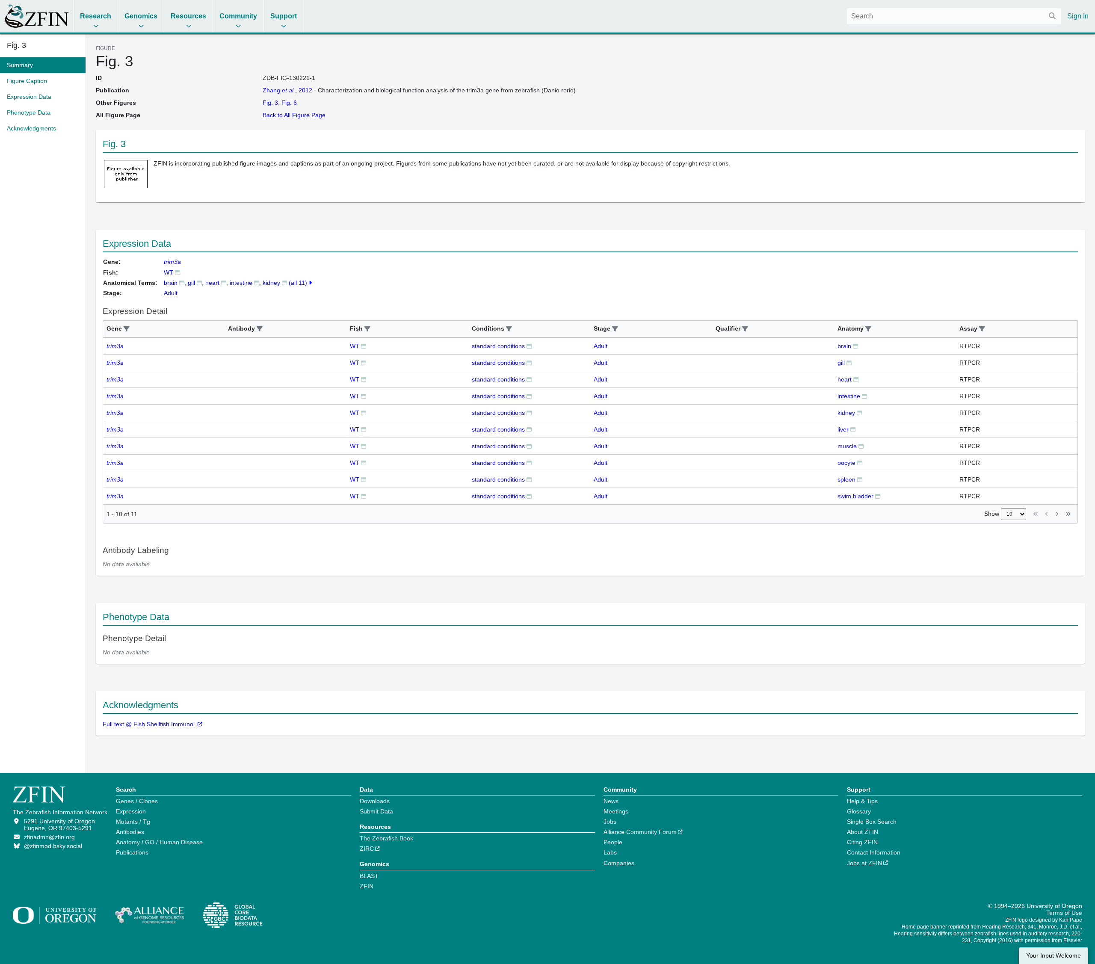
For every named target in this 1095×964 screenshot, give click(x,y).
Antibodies (130, 831)
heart (212, 282)
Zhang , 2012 (287, 90)
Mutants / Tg (133, 821)
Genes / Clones (137, 801)
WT (168, 272)
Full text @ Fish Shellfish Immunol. (149, 724)
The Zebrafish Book (386, 838)
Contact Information (873, 852)
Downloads (375, 801)
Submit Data (376, 811)
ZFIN (366, 886)
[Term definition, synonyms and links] (181, 282)
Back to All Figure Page (294, 115)
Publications (132, 852)
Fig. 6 (289, 102)
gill (191, 282)
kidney (271, 282)
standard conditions (498, 346)
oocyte (846, 462)
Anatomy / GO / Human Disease (159, 842)
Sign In (1078, 16)
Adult (600, 346)
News (611, 801)
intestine (241, 282)
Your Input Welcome (1053, 955)
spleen (846, 479)
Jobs (610, 821)
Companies (619, 863)
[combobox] (954, 16)
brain (171, 282)
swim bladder (855, 496)
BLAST (369, 875)
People (613, 842)
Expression (131, 811)
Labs (610, 852)
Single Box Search (872, 821)
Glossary (859, 811)
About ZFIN (862, 831)
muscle (847, 446)
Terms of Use (1064, 912)
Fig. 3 (16, 45)
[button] (127, 329)
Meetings (616, 811)
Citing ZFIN (862, 842)
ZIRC (367, 848)
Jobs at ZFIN (864, 863)
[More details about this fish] (177, 272)
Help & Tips (862, 801)
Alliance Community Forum (640, 831)
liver (843, 429)
